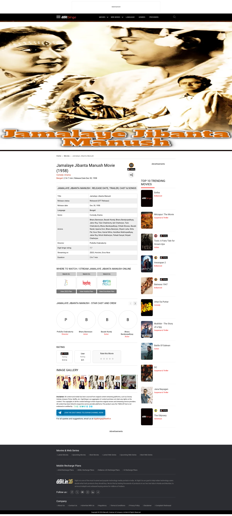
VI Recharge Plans (130, 470)
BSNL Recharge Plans (85, 470)
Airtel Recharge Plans (65, 470)
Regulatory (102, 505)
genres (142, 17)
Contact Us (72, 505)
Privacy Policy (134, 505)
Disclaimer (147, 505)
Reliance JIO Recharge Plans (109, 470)
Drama (68, 175)
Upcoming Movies (79, 455)
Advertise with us (87, 505)
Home (58, 156)
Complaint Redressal (163, 505)
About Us (61, 505)
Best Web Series (146, 455)
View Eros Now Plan (106, 291)
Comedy (59, 175)
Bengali (59, 178)
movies (102, 17)
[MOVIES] (107, 17)
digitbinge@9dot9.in (102, 419)
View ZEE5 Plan (66, 291)
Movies (67, 156)
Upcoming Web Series (128, 455)
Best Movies (94, 455)
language (130, 17)
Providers (153, 17)
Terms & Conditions (117, 505)
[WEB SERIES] (122, 17)
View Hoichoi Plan (86, 291)
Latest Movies (62, 455)
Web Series (115, 17)
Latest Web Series (109, 455)
